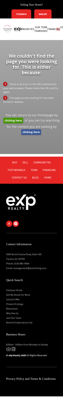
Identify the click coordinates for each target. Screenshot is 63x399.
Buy (14, 162)
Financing (49, 170)
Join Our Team (13, 318)
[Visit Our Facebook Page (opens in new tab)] (9, 226)
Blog (35, 178)
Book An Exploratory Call (19, 322)
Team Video (44, 29)
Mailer (43, 14)
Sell (25, 162)
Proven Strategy (14, 304)
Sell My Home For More (18, 295)
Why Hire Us (12, 313)
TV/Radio (21, 14)
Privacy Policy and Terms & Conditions (31, 378)
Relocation (12, 308)
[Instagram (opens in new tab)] (16, 226)
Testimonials (16, 170)
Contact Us (19, 178)
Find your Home (14, 290)
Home (47, 178)
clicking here (13, 120)
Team (34, 170)
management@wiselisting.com (29, 268)
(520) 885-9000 (21, 263)
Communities (42, 162)
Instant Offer (13, 299)
